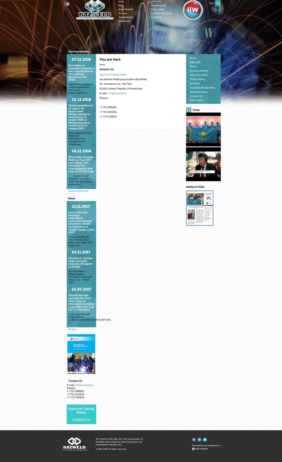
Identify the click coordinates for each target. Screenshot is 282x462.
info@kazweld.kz (84, 385)
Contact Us (156, 17)
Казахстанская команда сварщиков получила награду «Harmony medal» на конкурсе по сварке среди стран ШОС (81, 222)
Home (121, 1)
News (121, 5)
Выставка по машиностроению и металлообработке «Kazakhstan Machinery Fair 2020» (81, 72)
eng (218, 3)
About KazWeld (126, 9)
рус (211, 3)
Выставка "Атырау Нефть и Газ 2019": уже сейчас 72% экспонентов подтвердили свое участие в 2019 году (81, 164)
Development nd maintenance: (206, 445)
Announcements (159, 5)
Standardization (126, 17)
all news (72, 329)
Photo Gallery (157, 9)
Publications (124, 21)
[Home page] (95, 19)
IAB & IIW (156, 1)
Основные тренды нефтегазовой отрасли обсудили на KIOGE (80, 262)
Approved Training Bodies (113, 74)
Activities (123, 13)
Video (196, 110)
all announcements (78, 191)
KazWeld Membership (161, 13)
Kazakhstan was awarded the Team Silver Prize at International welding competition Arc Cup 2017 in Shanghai (81, 302)
